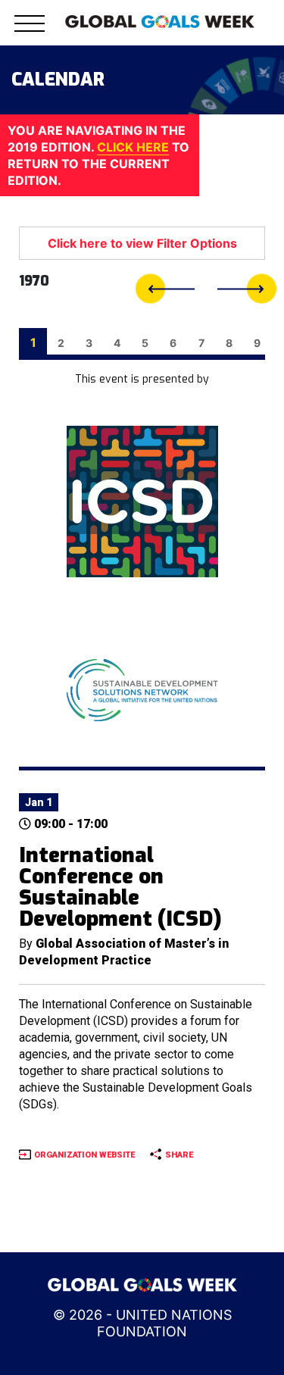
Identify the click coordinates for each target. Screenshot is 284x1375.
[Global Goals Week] (159, 20)
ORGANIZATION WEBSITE (84, 1155)
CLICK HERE (133, 147)
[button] (29, 32)
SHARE (179, 1155)
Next (246, 289)
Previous (165, 289)
